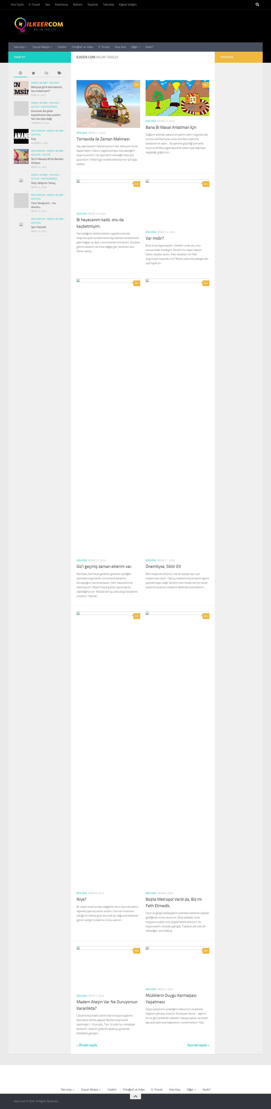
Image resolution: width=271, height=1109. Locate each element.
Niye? (81, 899)
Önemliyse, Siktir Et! (163, 566)
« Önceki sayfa (87, 1045)
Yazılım (62, 47)
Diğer (134, 47)
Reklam (77, 4)
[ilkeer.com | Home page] (39, 26)
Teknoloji (108, 4)
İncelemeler (38, 131)
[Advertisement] (231, 146)
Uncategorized (49, 107)
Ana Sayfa (17, 4)
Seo (47, 4)
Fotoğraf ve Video (82, 47)
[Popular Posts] (33, 73)
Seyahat (93, 4)
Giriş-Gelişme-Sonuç (43, 183)
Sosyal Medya (41, 47)
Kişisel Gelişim (128, 4)
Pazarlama (61, 4)
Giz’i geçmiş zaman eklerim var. (104, 566)
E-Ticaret (34, 4)
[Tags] (59, 73)
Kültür (35, 107)
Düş (33, 139)
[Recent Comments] (46, 73)
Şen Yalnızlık (38, 227)
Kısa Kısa (120, 47)
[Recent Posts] (20, 73)
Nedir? (149, 47)
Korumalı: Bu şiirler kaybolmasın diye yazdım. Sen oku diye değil (46, 114)
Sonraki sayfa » (198, 1045)
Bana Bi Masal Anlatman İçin (171, 127)
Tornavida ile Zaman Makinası (103, 139)
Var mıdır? (155, 238)
